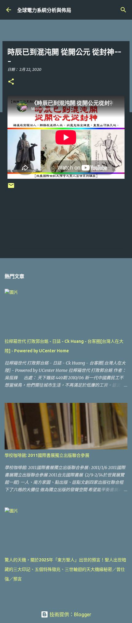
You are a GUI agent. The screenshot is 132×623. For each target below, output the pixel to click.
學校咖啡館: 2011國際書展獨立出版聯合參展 (47, 455)
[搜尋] (123, 9)
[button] (11, 82)
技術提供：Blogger (69, 614)
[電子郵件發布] (11, 188)
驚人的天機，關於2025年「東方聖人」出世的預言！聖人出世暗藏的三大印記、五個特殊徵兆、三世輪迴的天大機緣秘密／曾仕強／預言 (65, 569)
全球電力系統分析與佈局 (44, 10)
